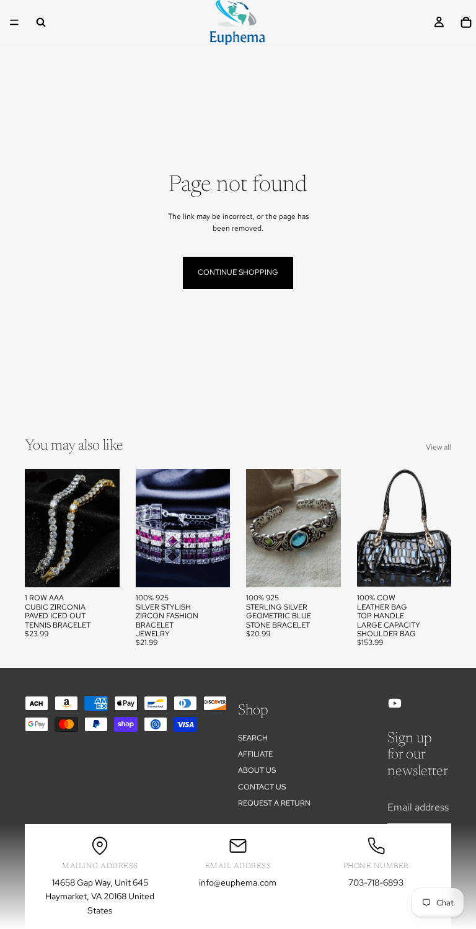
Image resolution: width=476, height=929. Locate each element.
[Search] (41, 22)
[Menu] (14, 22)
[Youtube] (394, 703)
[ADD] (322, 569)
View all (438, 447)
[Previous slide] (38, 528)
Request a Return (274, 803)
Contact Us (262, 787)
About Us (257, 771)
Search (253, 738)
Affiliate (255, 754)
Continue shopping (238, 272)
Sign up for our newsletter (417, 755)
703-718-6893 (375, 882)
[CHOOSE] (100, 569)
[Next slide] (106, 528)
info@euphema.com (237, 882)
